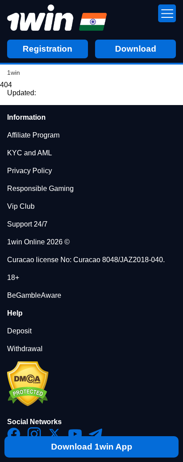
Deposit (19, 331)
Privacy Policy (29, 170)
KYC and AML (29, 153)
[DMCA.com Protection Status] (27, 404)
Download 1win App (91, 446)
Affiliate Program (33, 135)
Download (135, 48)
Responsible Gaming (40, 188)
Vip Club (21, 206)
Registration (47, 48)
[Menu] (167, 13)
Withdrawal (25, 349)
